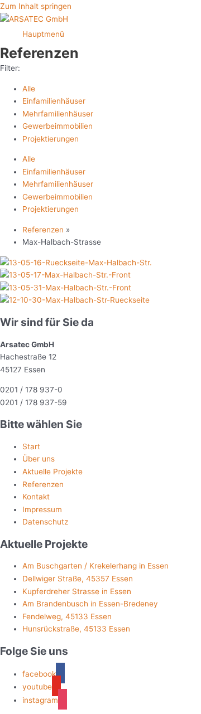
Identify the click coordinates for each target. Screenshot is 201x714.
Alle (28, 88)
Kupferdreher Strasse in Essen (76, 591)
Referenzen (43, 229)
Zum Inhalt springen (35, 6)
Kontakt (36, 496)
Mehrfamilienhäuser (57, 113)
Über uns (38, 458)
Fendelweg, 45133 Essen (67, 616)
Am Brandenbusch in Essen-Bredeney (90, 603)
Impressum (42, 509)
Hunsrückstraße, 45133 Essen (76, 628)
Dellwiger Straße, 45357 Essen (77, 578)
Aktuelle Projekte (52, 471)
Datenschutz (45, 521)
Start (31, 446)
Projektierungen (50, 138)
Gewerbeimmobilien (57, 126)
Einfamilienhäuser (53, 100)
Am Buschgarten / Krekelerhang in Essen (95, 565)
